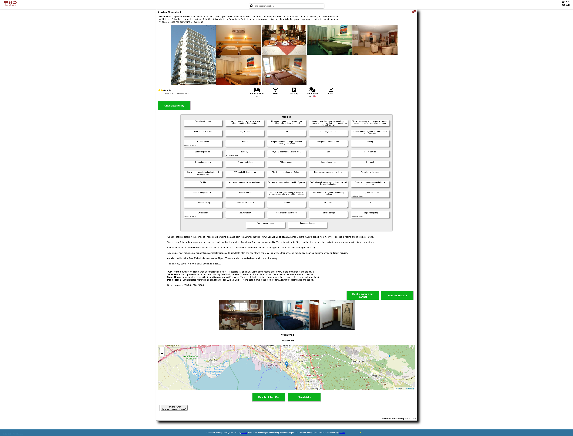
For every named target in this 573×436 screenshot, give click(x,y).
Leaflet (397, 388)
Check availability (174, 105)
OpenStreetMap (408, 388)
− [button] (162, 353)
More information (397, 295)
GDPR (342, 433)
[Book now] (414, 11)
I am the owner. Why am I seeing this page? (174, 408)
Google (244, 433)
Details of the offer (268, 397)
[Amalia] (193, 55)
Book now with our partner (362, 295)
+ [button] (162, 349)
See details (304, 397)
